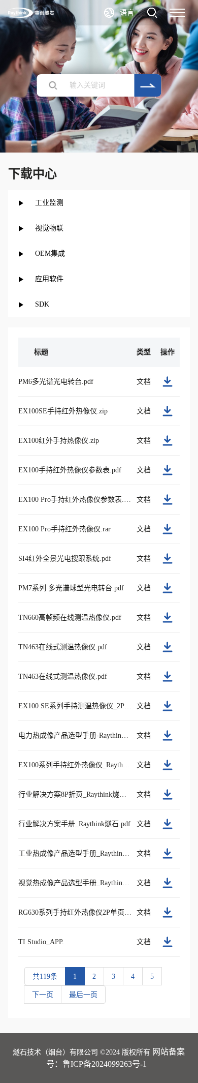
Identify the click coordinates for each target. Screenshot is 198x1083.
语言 (127, 12)
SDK (42, 304)
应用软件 (49, 279)
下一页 (42, 995)
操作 (167, 352)
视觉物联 (49, 228)
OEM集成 (50, 253)
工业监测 (49, 202)
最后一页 (83, 995)
